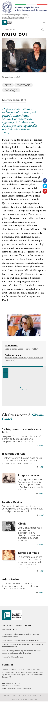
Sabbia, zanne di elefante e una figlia (21, 430)
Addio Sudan (10, 579)
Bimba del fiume (28, 553)
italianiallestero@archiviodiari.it (20, 688)
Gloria (22, 523)
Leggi (41, 445)
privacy (31, 695)
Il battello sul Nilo (14, 454)
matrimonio (23, 85)
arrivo (8, 85)
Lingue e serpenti (29, 475)
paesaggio (11, 90)
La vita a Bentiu (12, 502)
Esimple (33, 699)
